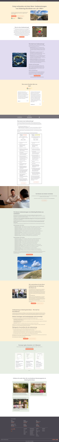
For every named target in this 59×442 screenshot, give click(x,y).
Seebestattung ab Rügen (17, 233)
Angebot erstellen (40, 303)
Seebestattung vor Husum (18, 243)
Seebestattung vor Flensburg (18, 235)
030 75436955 (44, 200)
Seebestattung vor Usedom (18, 226)
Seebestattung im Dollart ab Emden (19, 245)
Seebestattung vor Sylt (17, 246)
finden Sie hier (52, 198)
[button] (43, 101)
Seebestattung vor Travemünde (18, 229)
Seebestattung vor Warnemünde (18, 228)
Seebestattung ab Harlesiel (18, 247)
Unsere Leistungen (37, 75)
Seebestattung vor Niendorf (18, 227)
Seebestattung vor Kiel (17, 234)
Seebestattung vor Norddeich (18, 244)
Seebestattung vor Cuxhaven (18, 238)
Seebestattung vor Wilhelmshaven (19, 239)
